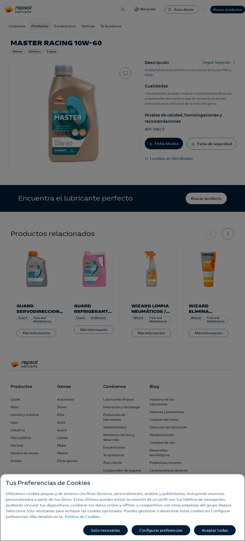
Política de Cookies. (82, 516)
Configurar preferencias (161, 530)
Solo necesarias (105, 530)
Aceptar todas (215, 530)
